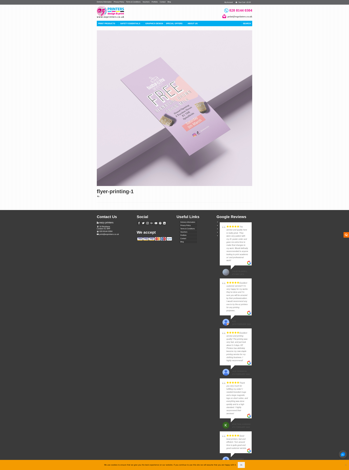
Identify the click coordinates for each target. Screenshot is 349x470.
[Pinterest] (160, 223)
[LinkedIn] (164, 223)
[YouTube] (156, 223)
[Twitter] (143, 223)
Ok (241, 465)
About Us (193, 23)
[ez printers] (121, 12)
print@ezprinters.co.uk (109, 234)
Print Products (106, 23)
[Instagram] (147, 223)
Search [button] (247, 23)
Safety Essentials (130, 23)
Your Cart (244, 2)
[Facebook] (139, 223)
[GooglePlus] (152, 223)
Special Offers (174, 23)
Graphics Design (154, 23)
